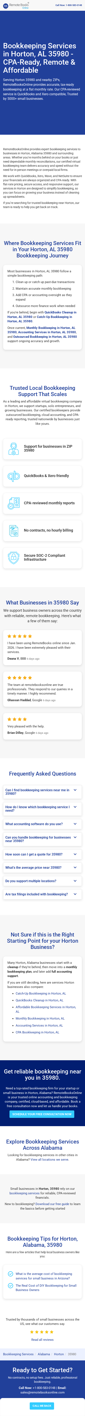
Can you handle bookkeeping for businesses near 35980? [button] (38, 839)
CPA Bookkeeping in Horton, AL (37, 1032)
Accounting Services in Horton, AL (39, 1025)
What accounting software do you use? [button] (34, 824)
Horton (59, 1354)
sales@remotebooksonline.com (42, 1392)
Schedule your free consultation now (41, 1114)
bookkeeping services (24, 1193)
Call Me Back (42, 1405)
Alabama (44, 1354)
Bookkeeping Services (18, 1354)
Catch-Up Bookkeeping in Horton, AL (41, 993)
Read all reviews (42, 1340)
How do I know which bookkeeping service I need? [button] (37, 809)
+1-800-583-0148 (44, 1388)
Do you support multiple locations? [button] (30, 881)
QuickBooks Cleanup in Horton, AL (39, 1000)
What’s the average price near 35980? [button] (33, 868)
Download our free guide (52, 1204)
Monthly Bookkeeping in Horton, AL (40, 1018)
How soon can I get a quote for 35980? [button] (34, 854)
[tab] (42, 792)
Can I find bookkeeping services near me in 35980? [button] (37, 792)
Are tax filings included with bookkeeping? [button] (36, 894)
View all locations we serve (49, 1159)
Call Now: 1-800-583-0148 (68, 5)
